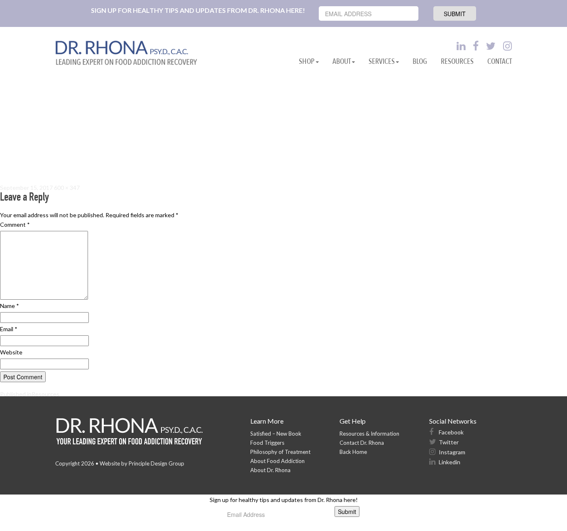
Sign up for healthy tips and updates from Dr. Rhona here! (198, 10)
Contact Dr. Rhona (362, 442)
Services (382, 61)
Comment (15, 224)
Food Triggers (267, 442)
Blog (420, 61)
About (341, 61)
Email (8, 328)
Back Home (353, 452)
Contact (499, 61)
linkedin (448, 462)
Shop (307, 61)
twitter (448, 442)
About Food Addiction (277, 461)
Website (11, 352)
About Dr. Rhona (270, 470)
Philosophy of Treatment (280, 452)
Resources (457, 61)
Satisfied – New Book (275, 433)
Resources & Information (369, 433)
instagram (451, 452)
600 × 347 (67, 187)
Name (9, 305)
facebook (450, 432)
